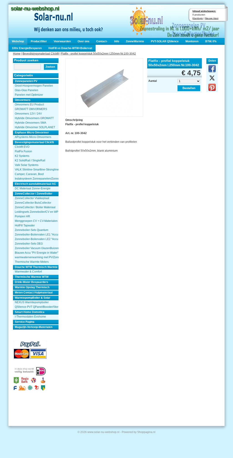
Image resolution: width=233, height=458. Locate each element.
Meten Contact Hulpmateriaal (34, 292)
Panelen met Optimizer (29, 94)
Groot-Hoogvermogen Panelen (34, 85)
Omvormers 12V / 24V (28, 113)
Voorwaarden (62, 41)
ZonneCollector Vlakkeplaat (32, 198)
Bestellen (188, 88)
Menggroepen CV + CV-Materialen (36, 221)
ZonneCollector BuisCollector (33, 202)
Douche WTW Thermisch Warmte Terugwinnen (36, 267)
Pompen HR (22, 216)
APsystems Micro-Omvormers (33, 137)
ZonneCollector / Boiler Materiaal (35, 207)
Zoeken (50, 66)
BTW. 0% (211, 41)
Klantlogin (197, 18)
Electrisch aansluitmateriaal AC (35, 183)
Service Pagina (24, 321)
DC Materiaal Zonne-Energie (33, 188)
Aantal (152, 81)
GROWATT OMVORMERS (31, 109)
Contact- (101, 41)
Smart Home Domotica (29, 312)
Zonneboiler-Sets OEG (29, 243)
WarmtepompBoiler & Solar (32, 297)
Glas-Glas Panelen (26, 90)
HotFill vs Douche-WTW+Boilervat (70, 48)
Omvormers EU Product (29, 104)
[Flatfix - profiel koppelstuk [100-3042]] (104, 87)
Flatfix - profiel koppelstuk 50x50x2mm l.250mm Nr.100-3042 (98, 53)
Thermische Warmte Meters (32, 261)
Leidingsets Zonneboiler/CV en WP (36, 211)
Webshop (18, 41)
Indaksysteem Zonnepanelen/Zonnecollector (36, 178)
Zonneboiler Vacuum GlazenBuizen (36, 248)
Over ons (83, 41)
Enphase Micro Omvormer (32, 132)
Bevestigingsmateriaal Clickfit (41, 53)
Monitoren (191, 41)
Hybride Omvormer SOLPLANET (35, 127)
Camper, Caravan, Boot (29, 174)
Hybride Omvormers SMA (30, 122)
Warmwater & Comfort (28, 271)
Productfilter (39, 41)
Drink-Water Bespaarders (31, 282)
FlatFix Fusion (23, 151)
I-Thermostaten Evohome (30, 316)
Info (116, 41)
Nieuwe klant (211, 18)
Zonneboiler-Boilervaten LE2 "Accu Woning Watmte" (36, 239)
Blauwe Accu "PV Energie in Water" (36, 252)
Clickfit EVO (22, 146)
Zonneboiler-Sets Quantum (31, 230)
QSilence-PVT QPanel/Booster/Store (36, 306)
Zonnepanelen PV (26, 81)
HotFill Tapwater (25, 225)
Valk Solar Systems (26, 165)
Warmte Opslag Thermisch (32, 287)
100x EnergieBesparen (27, 48)
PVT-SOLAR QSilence (165, 41)
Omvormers (22, 100)
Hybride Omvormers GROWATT (34, 118)
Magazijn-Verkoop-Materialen (33, 327)
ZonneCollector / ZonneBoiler (33, 193)
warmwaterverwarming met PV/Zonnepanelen (36, 257)
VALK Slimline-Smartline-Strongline (36, 169)
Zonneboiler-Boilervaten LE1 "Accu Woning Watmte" (36, 234)
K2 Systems (22, 156)
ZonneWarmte (135, 41)
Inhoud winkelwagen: (204, 11)
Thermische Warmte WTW (31, 276)
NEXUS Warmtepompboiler (32, 302)
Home (16, 53)
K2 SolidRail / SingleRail (30, 160)
